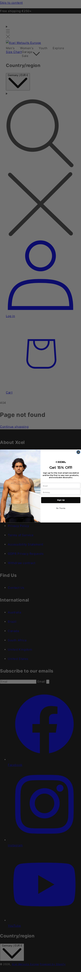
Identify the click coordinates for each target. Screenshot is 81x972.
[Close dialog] (78, 452)
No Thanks (60, 508)
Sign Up (61, 500)
